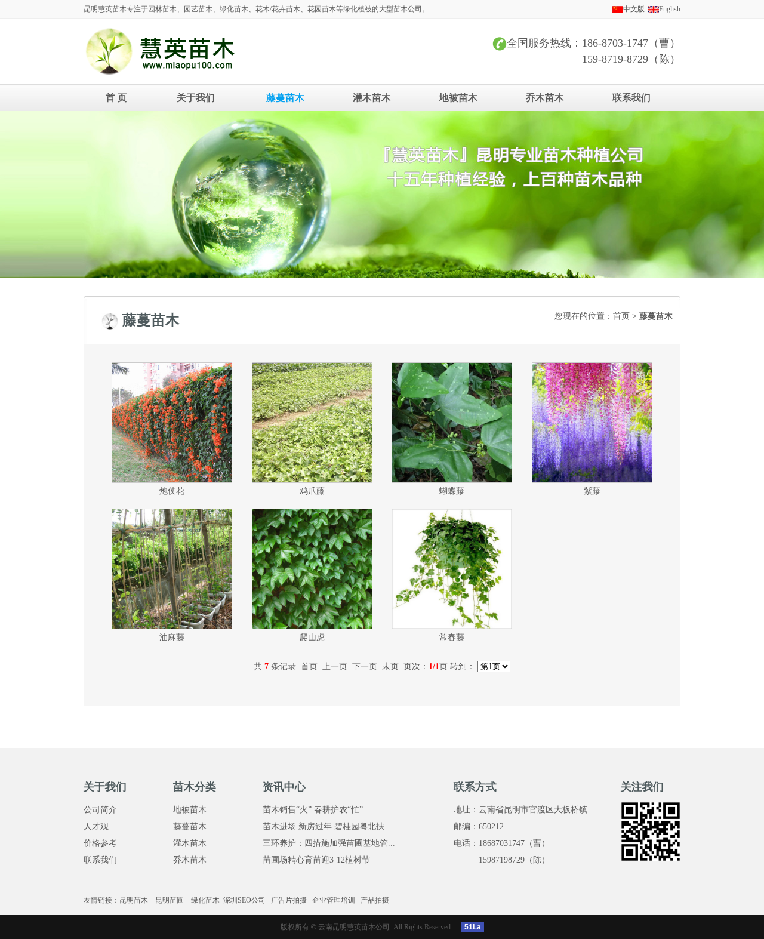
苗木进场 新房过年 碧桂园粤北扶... (327, 826)
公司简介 (100, 809)
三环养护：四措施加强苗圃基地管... (329, 843)
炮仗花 (171, 491)
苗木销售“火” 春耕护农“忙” (313, 809)
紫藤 (592, 491)
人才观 (96, 826)
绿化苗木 (205, 900)
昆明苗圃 (169, 900)
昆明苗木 (133, 900)
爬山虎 (312, 637)
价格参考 (100, 843)
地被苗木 (458, 98)
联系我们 (631, 98)
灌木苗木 (372, 98)
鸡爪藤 (312, 491)
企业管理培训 (333, 900)
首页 (621, 316)
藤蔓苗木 (285, 98)
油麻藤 (171, 637)
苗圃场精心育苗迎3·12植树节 (316, 859)
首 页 (116, 98)
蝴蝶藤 (451, 491)
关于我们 (196, 98)
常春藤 (451, 637)
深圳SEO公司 (244, 900)
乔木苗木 (545, 98)
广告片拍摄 (289, 900)
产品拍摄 (375, 900)
